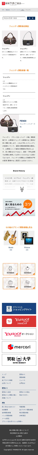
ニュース (22, 380)
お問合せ (22, 383)
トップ (4, 374)
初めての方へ (23, 395)
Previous (1, 243)
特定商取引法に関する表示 (19, 433)
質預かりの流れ (24, 392)
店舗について (6, 398)
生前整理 (5, 410)
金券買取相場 (6, 412)
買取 (3, 377)
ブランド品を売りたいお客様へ (12, 421)
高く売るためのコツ (8, 407)
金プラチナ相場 (7, 380)
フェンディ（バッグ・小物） (17, 10)
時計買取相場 (23, 412)
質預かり (22, 374)
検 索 (31, 18)
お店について (6, 383)
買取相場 (8, 10)
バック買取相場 (7, 415)
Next (37, 243)
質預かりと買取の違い (9, 395)
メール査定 (5, 418)
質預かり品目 (6, 392)
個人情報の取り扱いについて (19, 430)
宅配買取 (22, 407)
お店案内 (19, 436)
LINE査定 (22, 415)
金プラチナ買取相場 (26, 410)
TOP (3, 10)
